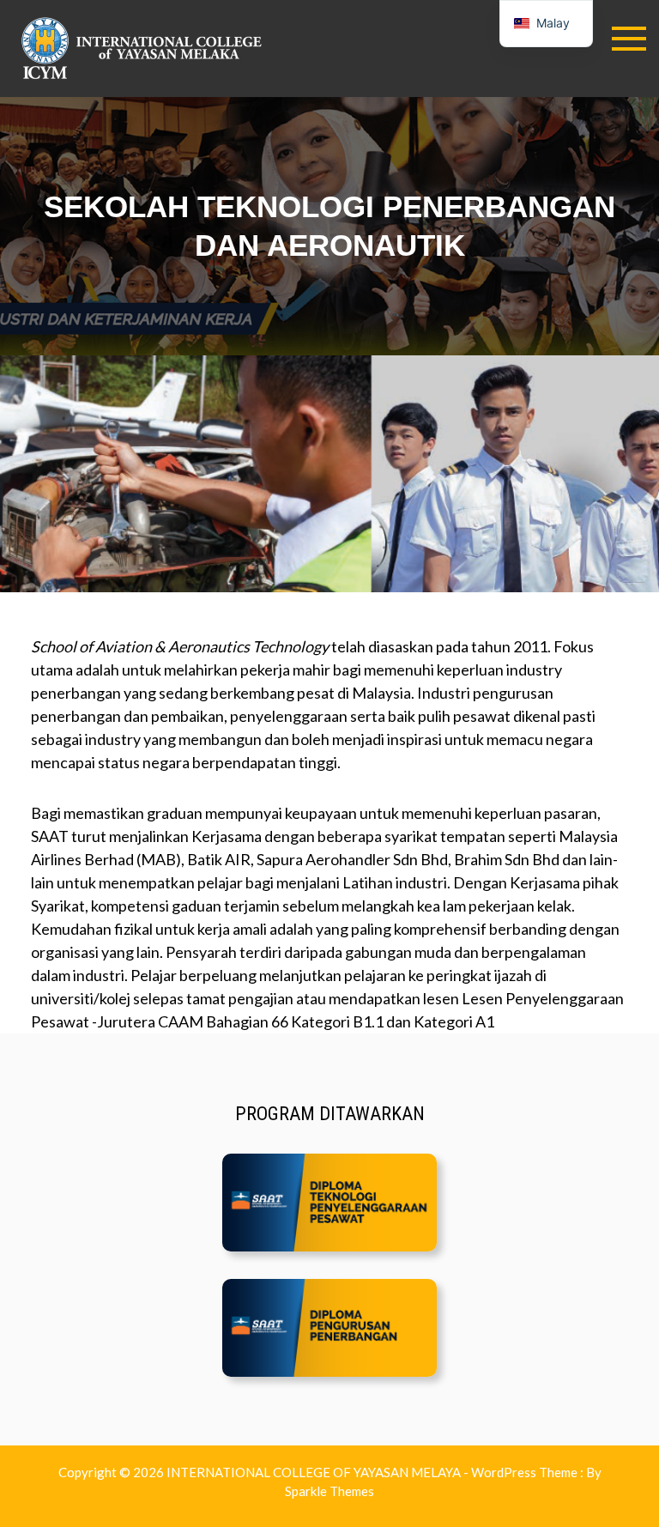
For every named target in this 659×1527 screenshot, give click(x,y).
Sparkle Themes (329, 1491)
